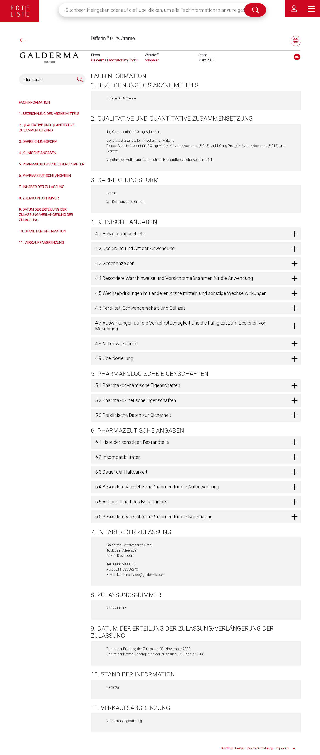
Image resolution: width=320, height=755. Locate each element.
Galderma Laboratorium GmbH (114, 60)
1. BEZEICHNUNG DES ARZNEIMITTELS (49, 114)
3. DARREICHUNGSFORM (38, 142)
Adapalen (152, 60)
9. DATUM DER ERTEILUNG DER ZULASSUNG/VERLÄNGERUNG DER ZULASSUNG (46, 214)
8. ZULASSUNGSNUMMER (39, 198)
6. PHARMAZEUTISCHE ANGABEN (45, 175)
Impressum (282, 748)
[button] (196, 233)
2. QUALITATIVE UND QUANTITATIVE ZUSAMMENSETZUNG (47, 127)
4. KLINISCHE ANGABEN (37, 153)
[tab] (196, 233)
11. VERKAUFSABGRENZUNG (41, 242)
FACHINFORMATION (34, 102)
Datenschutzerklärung (260, 748)
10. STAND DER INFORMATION (42, 231)
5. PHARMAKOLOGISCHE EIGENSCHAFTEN (51, 164)
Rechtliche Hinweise (232, 748)
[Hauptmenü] (311, 8)
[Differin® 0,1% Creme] (297, 57)
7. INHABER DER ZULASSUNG (41, 187)
